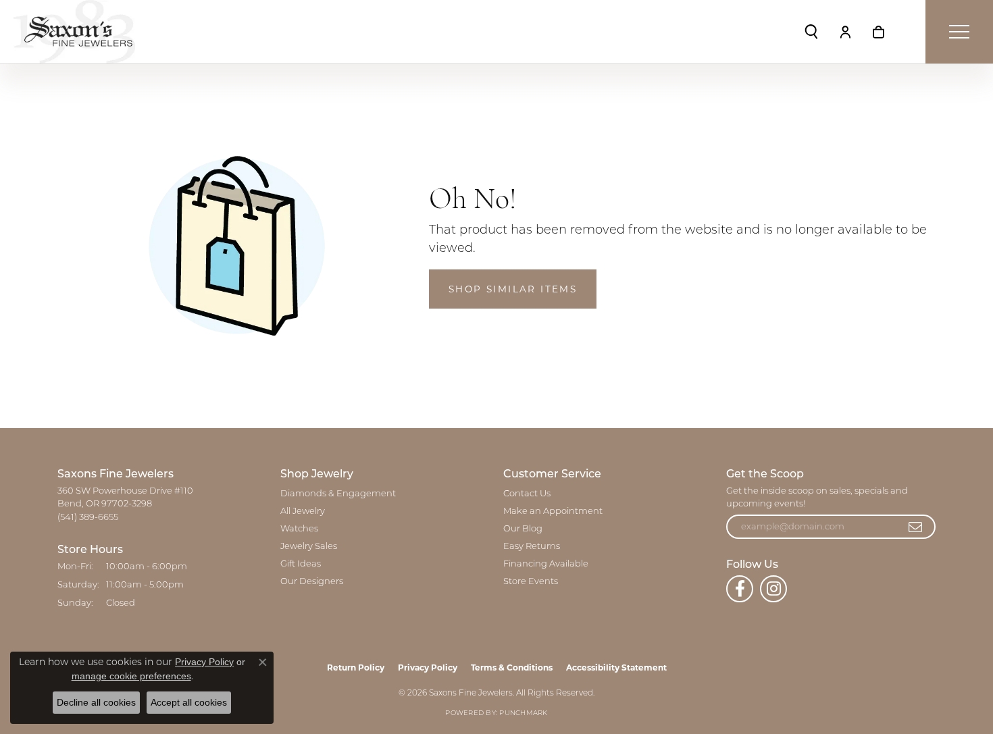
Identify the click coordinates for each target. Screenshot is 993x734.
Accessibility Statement (616, 667)
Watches (299, 529)
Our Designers (311, 581)
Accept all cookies (189, 702)
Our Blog (522, 529)
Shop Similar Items (513, 289)
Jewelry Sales (308, 546)
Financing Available (545, 564)
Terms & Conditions (512, 667)
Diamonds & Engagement (338, 494)
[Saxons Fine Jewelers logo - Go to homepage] (74, 31)
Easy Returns (531, 546)
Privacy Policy (427, 667)
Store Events (530, 581)
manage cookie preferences (131, 676)
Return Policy (355, 667)
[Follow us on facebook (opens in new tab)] (739, 588)
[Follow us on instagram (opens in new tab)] (773, 588)
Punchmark (523, 713)
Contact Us (527, 494)
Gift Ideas (300, 564)
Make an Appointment (553, 511)
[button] (811, 31)
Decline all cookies (96, 702)
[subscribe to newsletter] (916, 527)
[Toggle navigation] (959, 31)
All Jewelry (302, 511)
